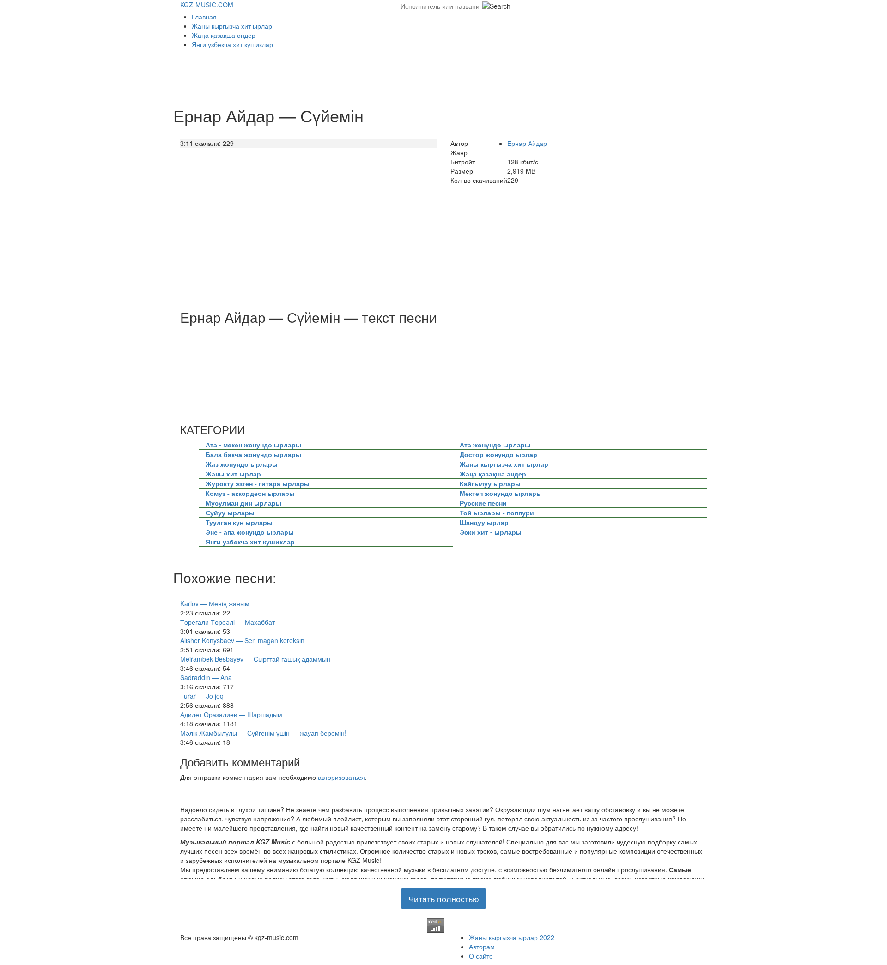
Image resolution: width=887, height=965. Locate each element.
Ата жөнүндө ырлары (495, 444)
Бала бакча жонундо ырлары (253, 454)
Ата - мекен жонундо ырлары (253, 444)
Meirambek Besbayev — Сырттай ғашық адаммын (255, 658)
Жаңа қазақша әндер (223, 35)
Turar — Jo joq (202, 695)
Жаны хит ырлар (233, 473)
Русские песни (483, 502)
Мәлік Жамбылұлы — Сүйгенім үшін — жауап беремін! (263, 732)
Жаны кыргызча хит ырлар (232, 25)
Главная (204, 16)
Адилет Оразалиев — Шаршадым (231, 714)
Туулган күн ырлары (239, 522)
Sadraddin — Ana (206, 677)
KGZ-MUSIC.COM (206, 4)
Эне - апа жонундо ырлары (250, 532)
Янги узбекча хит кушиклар (232, 44)
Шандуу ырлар (484, 522)
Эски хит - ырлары (491, 532)
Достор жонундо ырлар (498, 454)
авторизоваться (341, 777)
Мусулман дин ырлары (243, 502)
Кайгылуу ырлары (490, 483)
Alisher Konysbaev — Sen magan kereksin (242, 640)
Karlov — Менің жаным (214, 603)
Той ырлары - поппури (497, 512)
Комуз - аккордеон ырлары (250, 493)
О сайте (481, 955)
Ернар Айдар (527, 143)
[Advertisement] (348, 74)
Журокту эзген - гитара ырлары (258, 483)
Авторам (482, 946)
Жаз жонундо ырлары (242, 464)
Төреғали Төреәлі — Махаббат (227, 622)
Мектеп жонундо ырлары (501, 493)
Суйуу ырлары (230, 512)
